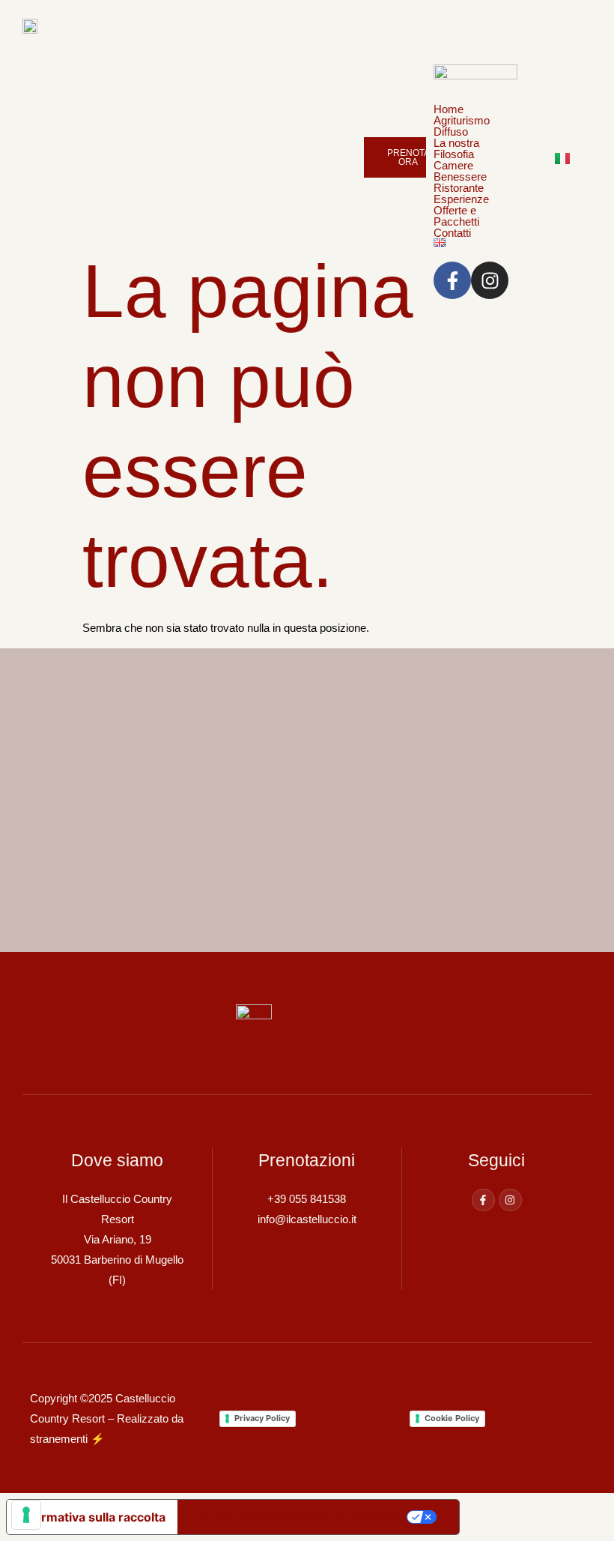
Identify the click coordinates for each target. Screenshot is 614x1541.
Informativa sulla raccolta (92, 1517)
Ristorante (459, 187)
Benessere (460, 176)
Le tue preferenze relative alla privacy (300, 1516)
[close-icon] (431, 47)
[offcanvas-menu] (517, 24)
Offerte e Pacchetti (456, 216)
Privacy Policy (262, 1418)
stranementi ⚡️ (67, 1438)
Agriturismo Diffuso (462, 126)
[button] (475, 165)
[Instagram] (510, 1200)
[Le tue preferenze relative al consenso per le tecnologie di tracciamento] (26, 1515)
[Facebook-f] (483, 1200)
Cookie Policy (452, 1418)
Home (448, 109)
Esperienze (461, 199)
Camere (453, 165)
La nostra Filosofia (456, 148)
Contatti (452, 232)
